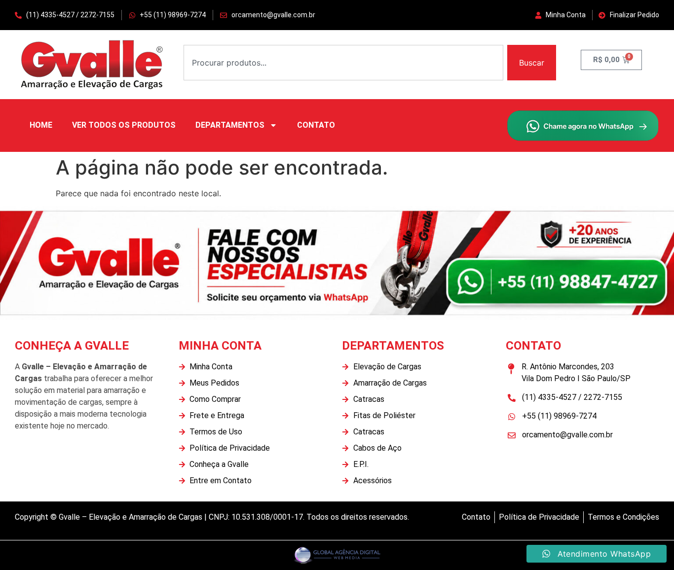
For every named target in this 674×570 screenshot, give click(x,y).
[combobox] (344, 62)
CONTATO (316, 125)
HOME (41, 125)
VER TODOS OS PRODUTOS (124, 125)
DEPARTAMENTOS (229, 125)
